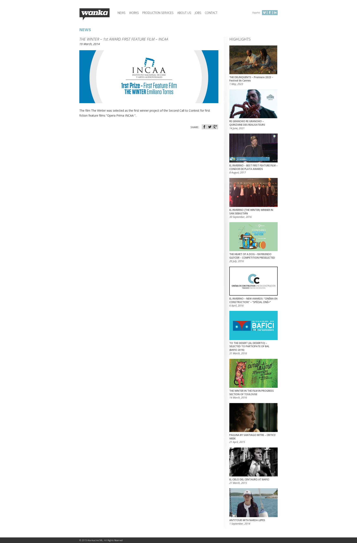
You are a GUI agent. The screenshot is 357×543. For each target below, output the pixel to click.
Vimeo (264, 12)
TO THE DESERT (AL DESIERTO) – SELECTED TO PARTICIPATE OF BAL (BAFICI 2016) (249, 348)
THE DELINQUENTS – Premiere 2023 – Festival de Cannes (251, 81)
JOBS (198, 13)
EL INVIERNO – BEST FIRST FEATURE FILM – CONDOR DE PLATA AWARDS (253, 169)
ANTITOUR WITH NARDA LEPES (247, 522)
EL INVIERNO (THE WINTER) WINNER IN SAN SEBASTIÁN (251, 213)
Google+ (215, 126)
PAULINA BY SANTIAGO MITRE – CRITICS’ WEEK (252, 438)
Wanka (94, 14)
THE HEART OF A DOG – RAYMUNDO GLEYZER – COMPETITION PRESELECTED (252, 258)
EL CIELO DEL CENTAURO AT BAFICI (249, 481)
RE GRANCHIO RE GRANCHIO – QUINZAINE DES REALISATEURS (247, 125)
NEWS (121, 13)
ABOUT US (184, 13)
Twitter (209, 126)
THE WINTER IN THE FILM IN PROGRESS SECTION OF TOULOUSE (251, 394)
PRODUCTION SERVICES (158, 13)
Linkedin (275, 12)
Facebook (269, 12)
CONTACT (211, 13)
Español (256, 12)
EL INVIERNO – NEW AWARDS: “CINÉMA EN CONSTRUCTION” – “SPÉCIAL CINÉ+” (253, 302)
